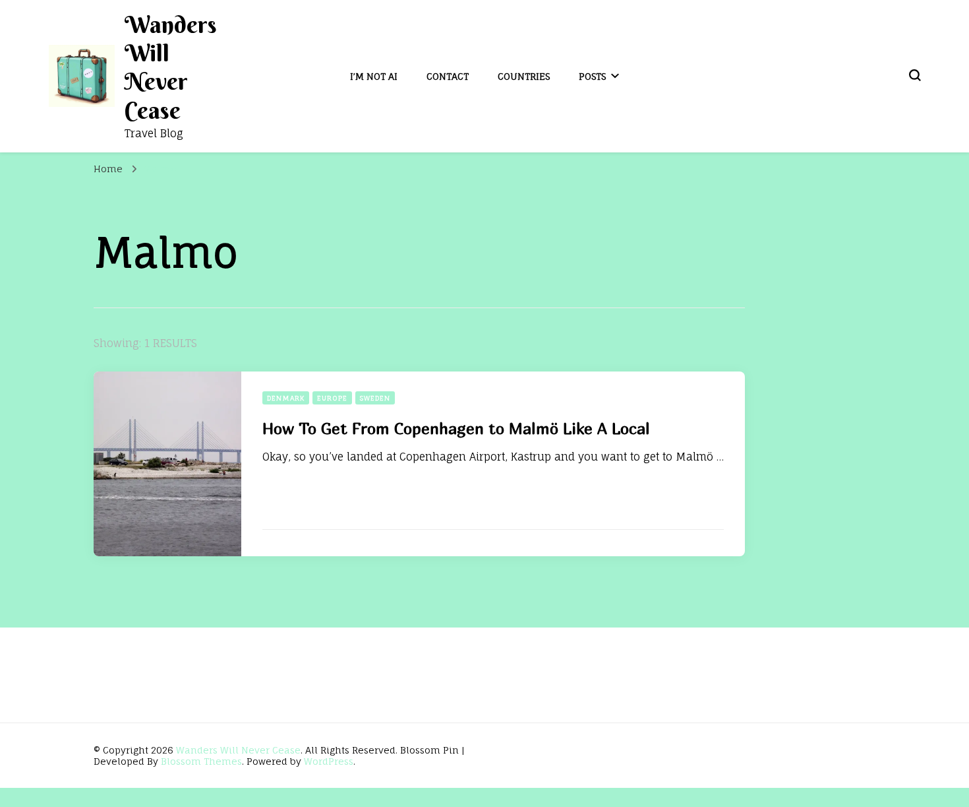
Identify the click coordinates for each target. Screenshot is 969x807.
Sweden (375, 398)
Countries (524, 76)
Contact (447, 76)
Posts (592, 76)
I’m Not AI (373, 76)
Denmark (286, 398)
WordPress (328, 761)
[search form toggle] (915, 75)
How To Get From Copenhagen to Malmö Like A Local (456, 428)
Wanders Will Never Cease (171, 67)
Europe (332, 398)
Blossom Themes (201, 761)
